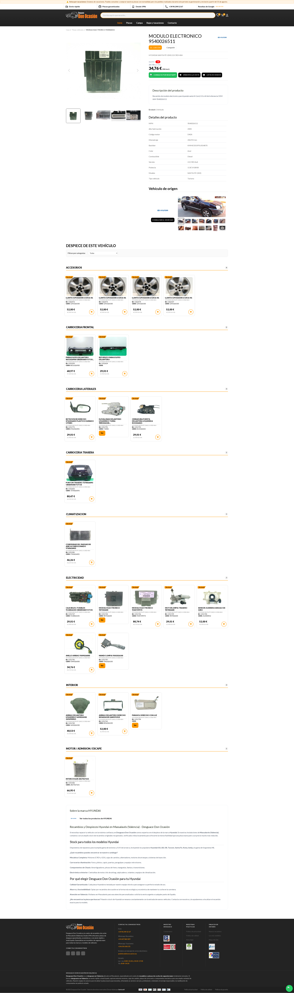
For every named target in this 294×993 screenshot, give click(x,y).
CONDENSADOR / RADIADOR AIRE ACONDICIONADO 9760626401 (78, 546)
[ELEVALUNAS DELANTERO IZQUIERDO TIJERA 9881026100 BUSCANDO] (113, 408)
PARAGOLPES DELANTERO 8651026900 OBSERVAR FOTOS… (80, 358)
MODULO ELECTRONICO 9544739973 (142, 609)
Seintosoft (121, 989)
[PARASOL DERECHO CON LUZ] (146, 704)
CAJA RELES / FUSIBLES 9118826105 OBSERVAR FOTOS (79, 609)
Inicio (119, 23)
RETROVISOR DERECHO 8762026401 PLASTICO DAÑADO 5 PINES (80, 421)
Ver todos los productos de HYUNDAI (96, 818)
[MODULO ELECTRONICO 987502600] (113, 597)
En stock (152, 109)
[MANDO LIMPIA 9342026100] (113, 644)
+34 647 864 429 (124, 939)
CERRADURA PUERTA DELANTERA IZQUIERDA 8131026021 (142, 421)
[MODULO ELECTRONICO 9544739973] (146, 597)
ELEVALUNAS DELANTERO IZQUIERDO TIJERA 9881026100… (110, 421)
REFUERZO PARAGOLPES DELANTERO (109, 358)
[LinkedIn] (83, 953)
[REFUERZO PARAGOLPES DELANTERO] (113, 346)
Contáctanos (168, 931)
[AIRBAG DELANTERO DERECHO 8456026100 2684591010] (113, 704)
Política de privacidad (193, 931)
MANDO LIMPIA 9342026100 (111, 656)
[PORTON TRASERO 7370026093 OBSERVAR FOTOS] (79, 472)
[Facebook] (68, 953)
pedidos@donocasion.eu (127, 954)
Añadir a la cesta (189, 75)
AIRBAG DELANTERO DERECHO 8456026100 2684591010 (112, 716)
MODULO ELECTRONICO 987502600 (109, 609)
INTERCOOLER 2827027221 (77, 779)
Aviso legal (189, 940)
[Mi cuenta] (227, 15)
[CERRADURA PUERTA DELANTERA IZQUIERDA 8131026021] (146, 408)
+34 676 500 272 (124, 946)
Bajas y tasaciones (155, 23)
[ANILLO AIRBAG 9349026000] (79, 644)
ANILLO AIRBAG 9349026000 (78, 656)
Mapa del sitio (213, 940)
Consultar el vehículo (162, 220)
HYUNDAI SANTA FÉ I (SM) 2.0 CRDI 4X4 (78, 300)
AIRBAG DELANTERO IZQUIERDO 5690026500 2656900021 (76, 717)
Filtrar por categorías (76, 253)
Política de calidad (192, 936)
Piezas (129, 23)
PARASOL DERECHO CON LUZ (144, 715)
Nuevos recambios (215, 931)
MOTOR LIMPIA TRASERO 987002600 (176, 609)
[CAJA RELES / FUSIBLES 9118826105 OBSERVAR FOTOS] (79, 597)
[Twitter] (78, 953)
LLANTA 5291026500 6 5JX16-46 (79, 298)
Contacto (172, 23)
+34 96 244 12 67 (176, 6)
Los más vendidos (215, 936)
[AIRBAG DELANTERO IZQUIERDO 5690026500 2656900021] (79, 704)
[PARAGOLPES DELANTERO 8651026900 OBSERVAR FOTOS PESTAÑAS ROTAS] (79, 346)
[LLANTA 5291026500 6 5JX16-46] (79, 287)
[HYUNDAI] (222, 37)
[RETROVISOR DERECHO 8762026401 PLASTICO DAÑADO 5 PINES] (79, 408)
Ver (102, 433)
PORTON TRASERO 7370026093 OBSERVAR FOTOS (79, 484)
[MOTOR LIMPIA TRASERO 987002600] (179, 597)
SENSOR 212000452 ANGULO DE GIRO (211, 609)
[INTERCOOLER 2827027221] (79, 768)
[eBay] (73, 953)
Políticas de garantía (221, 989)
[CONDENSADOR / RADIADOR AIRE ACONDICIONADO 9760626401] (79, 533)
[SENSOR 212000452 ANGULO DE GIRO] (212, 597)
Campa (139, 23)
